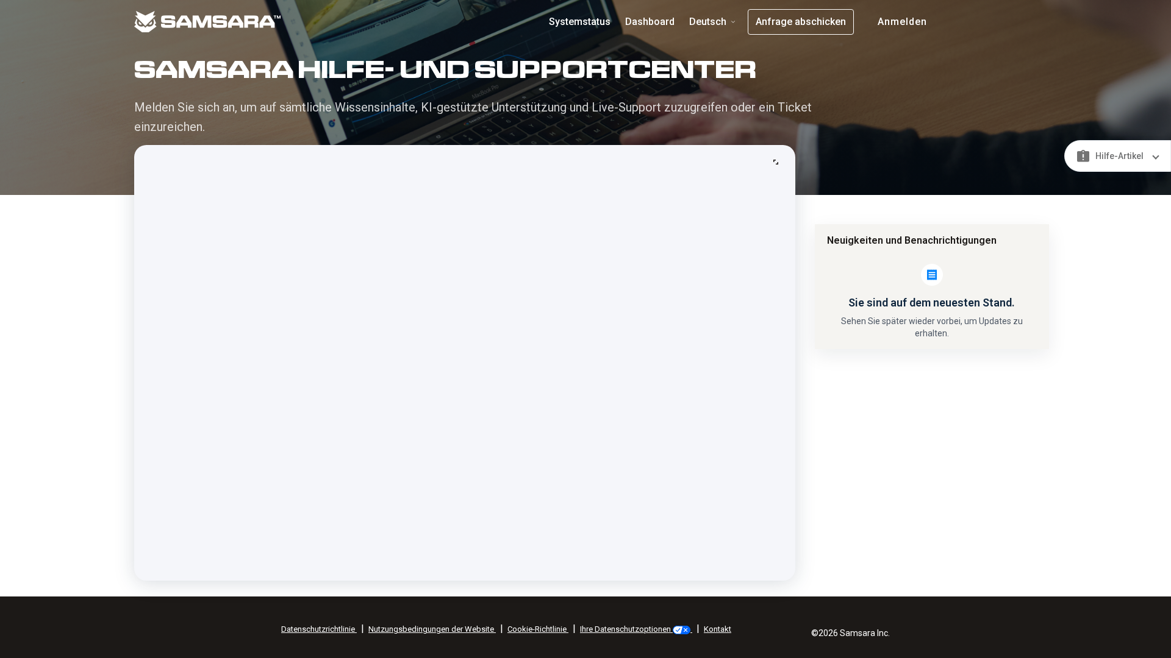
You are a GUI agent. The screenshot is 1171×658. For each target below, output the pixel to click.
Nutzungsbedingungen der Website (432, 629)
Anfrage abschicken (801, 21)
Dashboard (650, 21)
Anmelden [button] (902, 21)
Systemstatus (580, 21)
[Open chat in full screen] (776, 162)
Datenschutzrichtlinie (319, 629)
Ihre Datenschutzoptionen (626, 629)
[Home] (256, 21)
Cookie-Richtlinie (537, 629)
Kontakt (717, 629)
